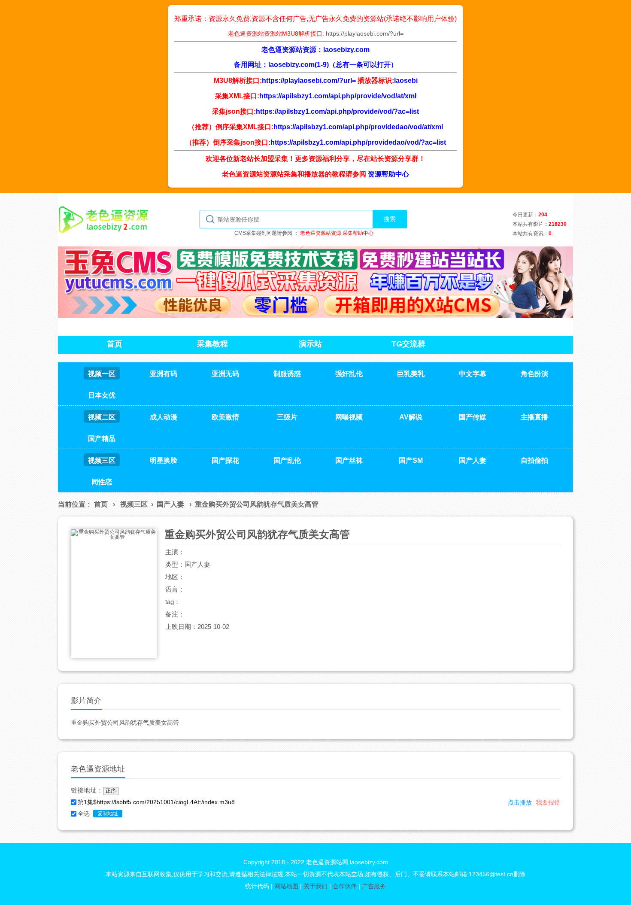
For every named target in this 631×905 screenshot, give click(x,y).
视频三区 (134, 504)
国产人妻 (170, 504)
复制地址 (107, 814)
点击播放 (520, 802)
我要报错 (548, 802)
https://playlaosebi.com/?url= (364, 33)
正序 (111, 791)
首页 (101, 504)
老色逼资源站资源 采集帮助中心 (336, 233)
